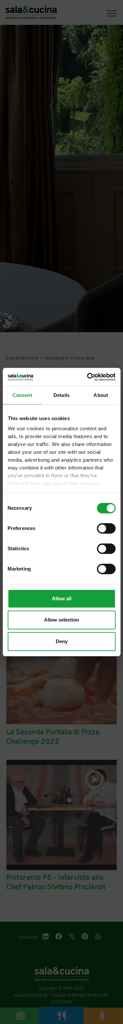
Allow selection (61, 620)
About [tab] (100, 395)
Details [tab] (61, 395)
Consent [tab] (22, 395)
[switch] (106, 528)
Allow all (62, 598)
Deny (62, 641)
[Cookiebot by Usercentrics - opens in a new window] (87, 377)
